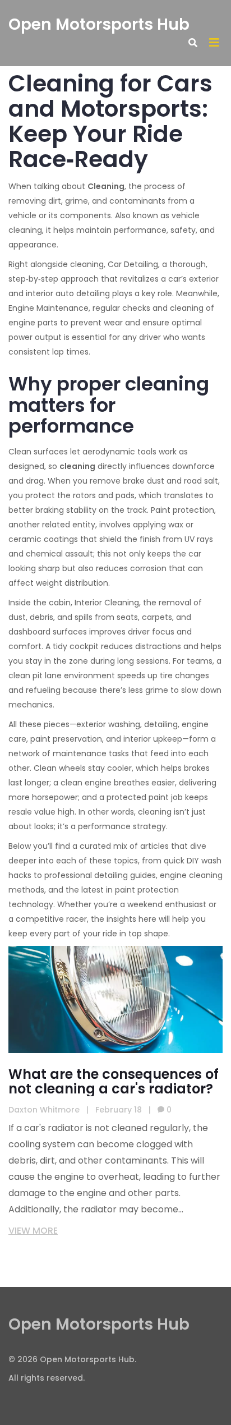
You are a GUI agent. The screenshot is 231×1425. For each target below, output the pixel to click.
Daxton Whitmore (44, 1109)
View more (33, 1230)
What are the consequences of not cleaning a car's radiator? (113, 1081)
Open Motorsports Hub (99, 24)
